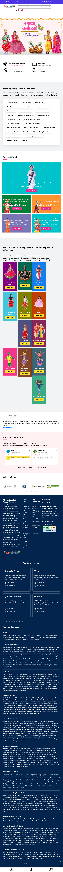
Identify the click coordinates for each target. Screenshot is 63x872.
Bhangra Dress (39, 102)
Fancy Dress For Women (14, 136)
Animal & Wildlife (12, 102)
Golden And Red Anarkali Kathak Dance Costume (19, 680)
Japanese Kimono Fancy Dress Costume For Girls (32, 821)
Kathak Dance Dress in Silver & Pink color (26, 684)
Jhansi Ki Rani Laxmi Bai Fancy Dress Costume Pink (23, 784)
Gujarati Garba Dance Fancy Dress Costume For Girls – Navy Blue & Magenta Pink (30, 730)
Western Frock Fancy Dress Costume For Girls (31, 752)
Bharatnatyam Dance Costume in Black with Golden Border (22, 665)
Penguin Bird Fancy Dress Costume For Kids (24, 639)
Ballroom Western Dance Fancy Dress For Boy (38, 764)
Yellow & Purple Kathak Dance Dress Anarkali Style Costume (31, 648)
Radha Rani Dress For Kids (11, 776)
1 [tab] (14, 491)
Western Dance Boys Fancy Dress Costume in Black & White (22, 756)
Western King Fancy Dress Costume (14, 749)
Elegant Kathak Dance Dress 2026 (40, 686)
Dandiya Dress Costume (25, 115)
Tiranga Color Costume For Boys (44, 807)
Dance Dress (10, 115)
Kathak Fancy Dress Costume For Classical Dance (26, 659)
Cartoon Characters (25, 111)
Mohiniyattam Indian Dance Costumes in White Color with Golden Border (33, 655)
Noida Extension (25, 542)
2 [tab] (17, 491)
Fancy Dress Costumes (13, 127)
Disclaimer (37, 519)
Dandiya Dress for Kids (13, 119)
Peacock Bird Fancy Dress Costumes (15, 635)
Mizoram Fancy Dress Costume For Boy (44, 706)
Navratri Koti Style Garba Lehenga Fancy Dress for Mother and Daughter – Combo (29, 739)
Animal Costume (26, 102)
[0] (17, 10)
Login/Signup (37, 506)
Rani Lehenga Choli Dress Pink (30, 776)
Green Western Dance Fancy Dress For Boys (17, 751)
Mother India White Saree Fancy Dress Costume (42, 780)
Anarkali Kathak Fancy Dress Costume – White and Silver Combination (29, 652)
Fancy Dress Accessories (32, 123)
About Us (26, 506)
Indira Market (25, 538)
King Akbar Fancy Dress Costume (24, 844)
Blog (25, 512)
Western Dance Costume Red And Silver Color (34, 760)
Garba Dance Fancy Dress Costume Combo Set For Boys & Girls (23, 733)
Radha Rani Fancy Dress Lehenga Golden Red (17, 774)
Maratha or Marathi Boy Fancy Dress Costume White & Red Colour (24, 838)
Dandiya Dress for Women (32, 119)
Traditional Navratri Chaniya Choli (43, 737)
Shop (35, 508)
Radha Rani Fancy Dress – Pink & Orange (46, 778)
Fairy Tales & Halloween (14, 123)
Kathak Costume (46, 684)
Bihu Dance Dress (43, 107)
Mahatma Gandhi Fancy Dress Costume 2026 (41, 836)
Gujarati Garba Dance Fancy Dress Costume (17, 708)
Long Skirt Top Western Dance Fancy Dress (41, 749)
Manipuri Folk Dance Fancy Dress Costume (17, 657)
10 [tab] (36, 491)
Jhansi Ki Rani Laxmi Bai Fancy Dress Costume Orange (36, 801)
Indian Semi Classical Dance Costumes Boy (21, 651)
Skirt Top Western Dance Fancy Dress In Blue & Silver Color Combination (29, 761)
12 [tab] (41, 491)
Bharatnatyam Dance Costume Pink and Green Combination (29, 663)
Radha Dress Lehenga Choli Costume (45, 774)
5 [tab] (24, 491)
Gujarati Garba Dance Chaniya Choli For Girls (23, 729)
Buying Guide (35, 534)
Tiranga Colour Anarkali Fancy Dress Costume (18, 807)
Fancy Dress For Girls (13, 132)
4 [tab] (21, 491)
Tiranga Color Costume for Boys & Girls (42, 805)
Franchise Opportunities (27, 534)
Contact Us (11, 2)
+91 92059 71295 (49, 521)
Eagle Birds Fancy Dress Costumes (30, 637)
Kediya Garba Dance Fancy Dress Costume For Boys (33, 702)
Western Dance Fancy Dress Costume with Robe (37, 754)
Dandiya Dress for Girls (44, 115)
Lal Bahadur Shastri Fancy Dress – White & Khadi (30, 841)
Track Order (22, 2)
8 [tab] (31, 491)
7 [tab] (29, 491)
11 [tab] (39, 491)
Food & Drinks (25, 140)
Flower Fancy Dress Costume (33, 136)
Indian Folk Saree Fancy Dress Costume (38, 704)
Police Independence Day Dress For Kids (16, 805)
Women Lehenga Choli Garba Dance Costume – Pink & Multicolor (31, 724)
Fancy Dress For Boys (48, 127)
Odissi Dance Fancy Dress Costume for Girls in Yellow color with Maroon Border (31, 660)
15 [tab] (49, 491)
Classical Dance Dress (42, 111)
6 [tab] (26, 491)
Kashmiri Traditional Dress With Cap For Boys (17, 698)
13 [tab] (44, 491)
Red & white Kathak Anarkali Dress (47, 680)
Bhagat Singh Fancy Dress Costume (14, 780)
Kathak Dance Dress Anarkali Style (14, 682)
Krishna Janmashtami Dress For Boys (19, 778)
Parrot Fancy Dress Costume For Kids (40, 635)
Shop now (31, 190)
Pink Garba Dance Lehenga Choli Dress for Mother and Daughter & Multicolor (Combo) (30, 736)
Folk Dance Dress (12, 140)
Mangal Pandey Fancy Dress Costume (15, 782)
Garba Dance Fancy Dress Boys (48, 731)
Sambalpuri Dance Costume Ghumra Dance (21, 700)
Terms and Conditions (36, 522)
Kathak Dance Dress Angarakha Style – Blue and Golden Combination (25, 647)
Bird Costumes (11, 111)
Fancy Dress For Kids (29, 132)
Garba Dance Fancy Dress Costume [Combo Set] (30, 705)
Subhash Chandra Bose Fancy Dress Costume (34, 786)
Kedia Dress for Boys (9, 741)
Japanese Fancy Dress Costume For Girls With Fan (19, 819)
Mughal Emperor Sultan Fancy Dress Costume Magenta (36, 840)
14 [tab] (46, 491)
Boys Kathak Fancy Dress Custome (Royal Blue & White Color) (29, 687)
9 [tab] (34, 491)
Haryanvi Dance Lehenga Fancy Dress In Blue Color (23, 714)
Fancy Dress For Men (45, 132)
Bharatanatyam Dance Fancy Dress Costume (20, 107)
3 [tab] (19, 491)
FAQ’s (25, 523)
